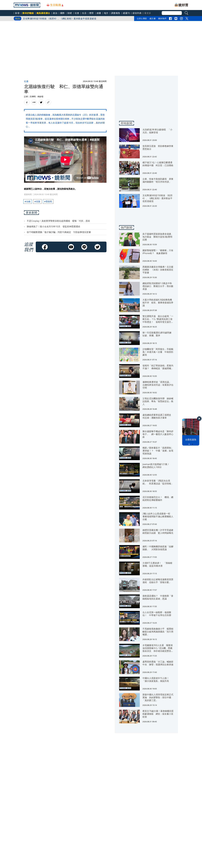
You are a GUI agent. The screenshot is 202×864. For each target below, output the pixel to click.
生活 (84, 13)
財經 (69, 13)
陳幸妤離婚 (28, 13)
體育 (91, 13)
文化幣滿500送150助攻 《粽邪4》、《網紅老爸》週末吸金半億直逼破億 (59, 18)
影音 (17, 13)
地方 (106, 13)
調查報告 (115, 13)
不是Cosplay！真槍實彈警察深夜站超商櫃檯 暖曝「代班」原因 (59, 220)
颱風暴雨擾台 (43, 13)
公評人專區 (142, 18)
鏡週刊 (126, 13)
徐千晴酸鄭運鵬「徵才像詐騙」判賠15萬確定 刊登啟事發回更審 (59, 232)
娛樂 (99, 13)
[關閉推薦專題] (199, 418)
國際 (62, 13)
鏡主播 (153, 18)
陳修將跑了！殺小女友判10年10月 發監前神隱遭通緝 (53, 226)
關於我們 (162, 18)
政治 (55, 13)
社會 (77, 13)
